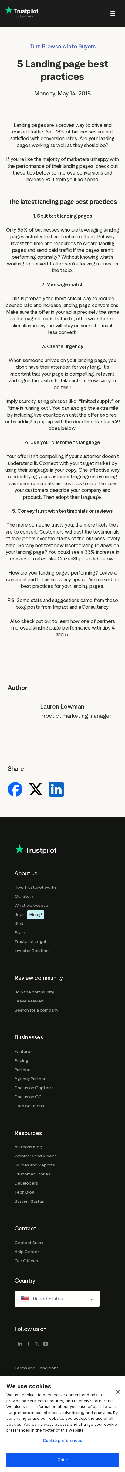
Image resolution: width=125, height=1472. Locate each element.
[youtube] (45, 1344)
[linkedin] (20, 1344)
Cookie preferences (62, 1440)
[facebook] (28, 1344)
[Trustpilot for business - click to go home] (21, 13)
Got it (62, 1459)
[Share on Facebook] (15, 790)
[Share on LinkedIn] (56, 790)
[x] (37, 1344)
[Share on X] (36, 790)
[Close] (117, 1392)
